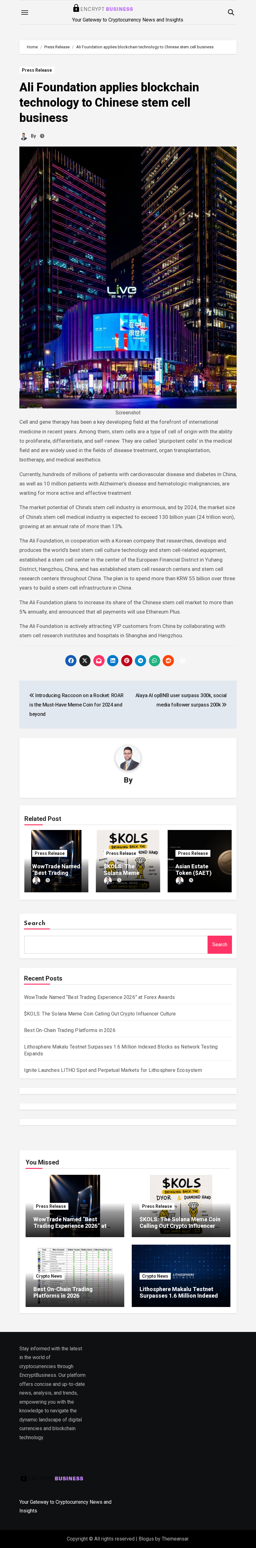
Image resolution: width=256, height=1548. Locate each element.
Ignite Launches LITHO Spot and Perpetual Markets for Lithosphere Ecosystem (113, 1070)
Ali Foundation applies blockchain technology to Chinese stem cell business (109, 102)
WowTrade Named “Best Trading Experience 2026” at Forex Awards (99, 997)
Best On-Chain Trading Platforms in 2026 (70, 1030)
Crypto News (49, 1276)
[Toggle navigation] (25, 12)
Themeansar (175, 1539)
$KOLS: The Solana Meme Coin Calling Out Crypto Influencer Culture (100, 1014)
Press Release (37, 70)
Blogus (146, 1539)
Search (35, 923)
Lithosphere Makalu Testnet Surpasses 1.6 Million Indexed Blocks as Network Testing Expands (179, 1299)
